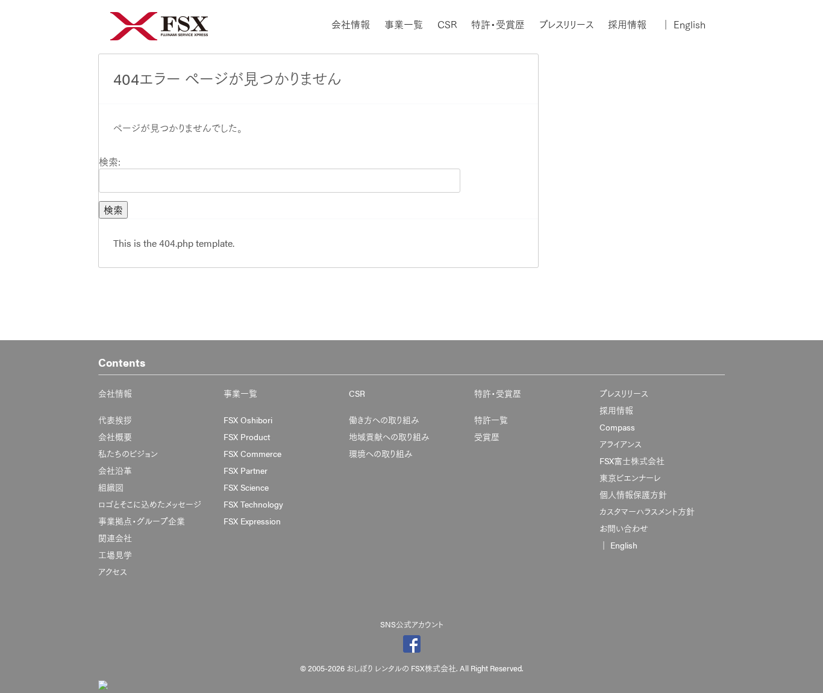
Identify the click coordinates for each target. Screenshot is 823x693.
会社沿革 (115, 470)
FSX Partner (246, 470)
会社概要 (115, 436)
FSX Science (246, 487)
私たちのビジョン (128, 453)
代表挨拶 (115, 420)
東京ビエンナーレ (629, 477)
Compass (617, 427)
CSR (447, 25)
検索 (113, 210)
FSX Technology (253, 504)
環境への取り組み (381, 453)
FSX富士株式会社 (632, 461)
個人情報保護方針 (633, 494)
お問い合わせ (623, 528)
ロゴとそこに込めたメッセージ (149, 504)
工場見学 (115, 554)
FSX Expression (252, 521)
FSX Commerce (252, 453)
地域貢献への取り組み (389, 436)
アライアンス (620, 444)
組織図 (111, 487)
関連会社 (115, 538)
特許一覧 (491, 420)
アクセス (112, 571)
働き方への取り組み (384, 420)
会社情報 (350, 25)
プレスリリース (566, 25)
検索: (109, 162)
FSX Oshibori (248, 420)
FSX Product (247, 436)
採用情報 (627, 25)
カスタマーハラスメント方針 (647, 511)
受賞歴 (486, 436)
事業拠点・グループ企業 (141, 521)
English (683, 25)
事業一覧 (403, 25)
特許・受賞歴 (498, 25)
